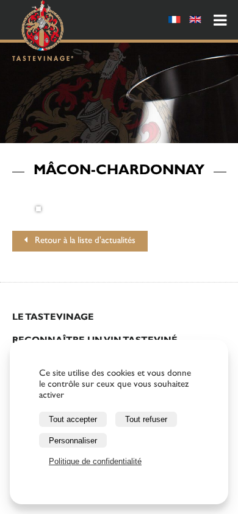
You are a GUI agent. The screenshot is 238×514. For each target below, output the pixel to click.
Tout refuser (146, 419)
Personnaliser (73, 440)
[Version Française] (174, 21)
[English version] (195, 21)
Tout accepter (73, 419)
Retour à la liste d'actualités (81, 241)
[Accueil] (42, 32)
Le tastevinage (53, 318)
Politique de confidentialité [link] (95, 461)
